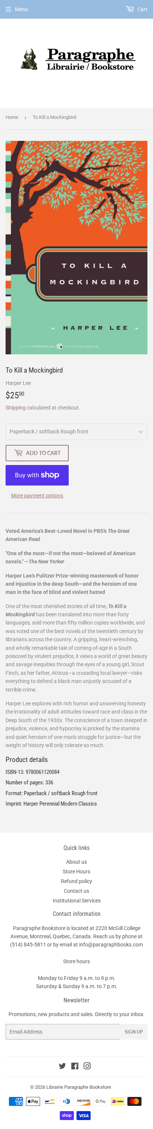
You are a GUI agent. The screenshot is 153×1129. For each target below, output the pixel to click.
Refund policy (76, 881)
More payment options (37, 496)
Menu (21, 9)
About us (76, 862)
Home (12, 117)
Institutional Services (77, 901)
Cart (141, 9)
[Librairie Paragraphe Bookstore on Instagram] (87, 1067)
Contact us (76, 891)
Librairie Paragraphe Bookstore (78, 1087)
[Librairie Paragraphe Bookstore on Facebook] (75, 1067)
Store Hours (76, 872)
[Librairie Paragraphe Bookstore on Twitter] (62, 1067)
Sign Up (134, 1032)
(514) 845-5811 (28, 945)
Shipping (16, 408)
